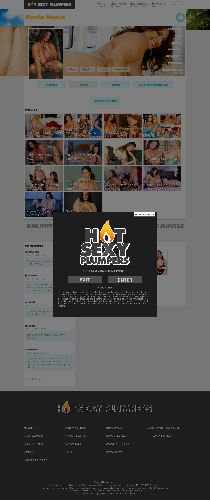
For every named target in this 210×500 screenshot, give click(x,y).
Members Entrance (144, 214)
